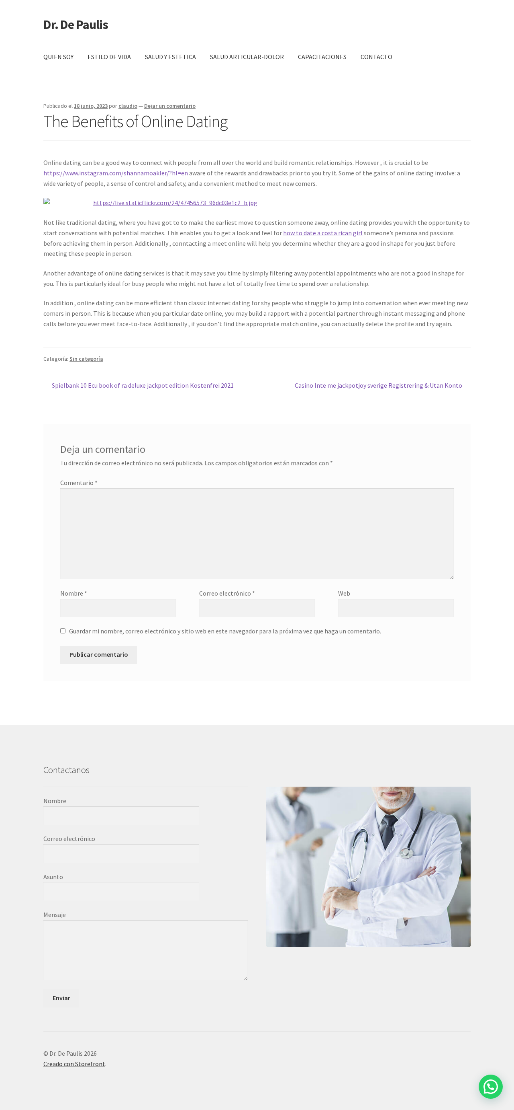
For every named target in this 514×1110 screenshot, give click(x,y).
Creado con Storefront (74, 1064)
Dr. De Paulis (75, 24)
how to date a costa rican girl (323, 233)
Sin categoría (86, 358)
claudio (127, 105)
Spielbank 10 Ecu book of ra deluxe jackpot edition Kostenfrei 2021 (142, 386)
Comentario (79, 483)
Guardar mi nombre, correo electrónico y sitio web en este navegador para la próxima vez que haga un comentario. (225, 631)
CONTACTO (376, 57)
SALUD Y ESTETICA (170, 57)
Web (344, 593)
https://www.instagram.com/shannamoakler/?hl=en (115, 173)
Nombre (73, 593)
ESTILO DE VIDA (109, 57)
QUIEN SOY (58, 57)
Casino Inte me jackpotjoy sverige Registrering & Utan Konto (378, 386)
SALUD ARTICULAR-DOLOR (247, 57)
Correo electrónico (227, 593)
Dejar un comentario (170, 105)
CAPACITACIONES (322, 57)
